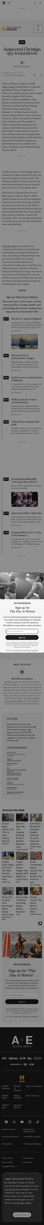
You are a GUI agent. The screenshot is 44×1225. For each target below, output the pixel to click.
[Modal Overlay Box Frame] (22, 612)
